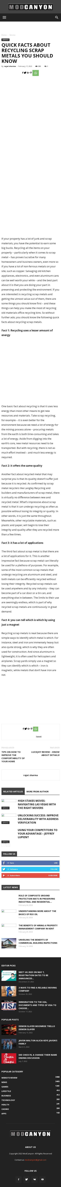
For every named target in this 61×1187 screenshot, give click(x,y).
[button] (57, 17)
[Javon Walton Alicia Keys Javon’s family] (8, 1044)
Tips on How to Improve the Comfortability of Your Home (13, 756)
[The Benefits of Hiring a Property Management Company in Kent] (8, 929)
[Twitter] (26, 1180)
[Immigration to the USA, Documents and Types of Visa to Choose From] (8, 1005)
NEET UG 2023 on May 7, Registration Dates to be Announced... (33, 975)
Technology (8, 1100)
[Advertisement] (30, 26)
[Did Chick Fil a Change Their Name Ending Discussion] (8, 1058)
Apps (3, 1113)
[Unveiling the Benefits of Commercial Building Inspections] (8, 943)
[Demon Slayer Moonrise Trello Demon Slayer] (8, 1030)
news (4, 1082)
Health (5, 1104)
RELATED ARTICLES (13, 791)
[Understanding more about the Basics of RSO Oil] (8, 915)
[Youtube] (42, 1180)
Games (4, 1086)
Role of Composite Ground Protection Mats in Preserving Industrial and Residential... (37, 898)
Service (12, 35)
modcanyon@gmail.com (35, 1159)
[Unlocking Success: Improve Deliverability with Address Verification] (8, 819)
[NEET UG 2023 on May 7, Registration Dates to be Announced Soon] (8, 976)
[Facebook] (18, 1180)
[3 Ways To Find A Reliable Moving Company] (8, 991)
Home (4, 35)
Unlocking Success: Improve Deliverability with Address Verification (38, 819)
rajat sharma (10, 66)
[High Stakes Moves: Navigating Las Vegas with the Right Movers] (8, 804)
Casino (5, 1109)
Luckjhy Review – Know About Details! (45, 753)
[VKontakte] (34, 1180)
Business (6, 1095)
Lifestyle (6, 1091)
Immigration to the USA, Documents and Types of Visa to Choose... (37, 1005)
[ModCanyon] (30, 7)
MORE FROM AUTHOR (38, 791)
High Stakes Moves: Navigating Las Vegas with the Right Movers (37, 804)
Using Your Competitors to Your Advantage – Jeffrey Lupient (37, 833)
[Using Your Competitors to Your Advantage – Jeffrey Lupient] (8, 835)
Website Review (9, 1077)
